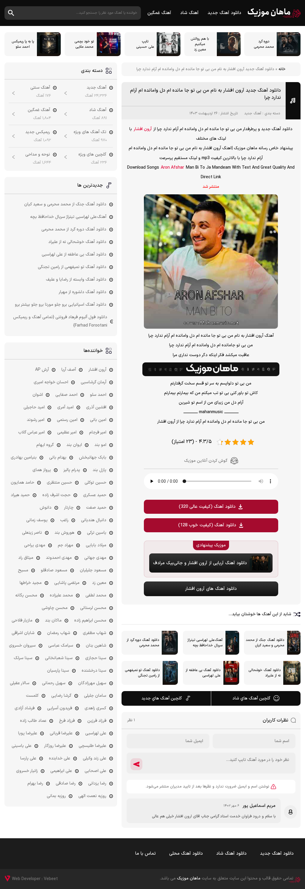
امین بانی (98, 420)
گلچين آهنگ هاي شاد (251, 698)
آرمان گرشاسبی (93, 382)
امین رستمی (67, 420)
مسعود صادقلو (54, 570)
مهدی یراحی (34, 545)
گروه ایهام (45, 445)
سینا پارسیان (58, 670)
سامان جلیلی (95, 696)
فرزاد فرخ (67, 721)
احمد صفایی (66, 395)
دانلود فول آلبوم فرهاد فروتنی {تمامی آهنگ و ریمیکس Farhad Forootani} (60, 321)
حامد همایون (22, 482)
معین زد (99, 583)
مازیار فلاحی (22, 620)
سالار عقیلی (19, 683)
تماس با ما (145, 853)
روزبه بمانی (56, 796)
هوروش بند (64, 533)
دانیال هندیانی (93, 520)
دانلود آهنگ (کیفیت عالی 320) (207, 506)
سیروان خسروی (22, 645)
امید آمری (65, 407)
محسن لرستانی (93, 608)
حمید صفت (96, 508)
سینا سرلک (23, 658)
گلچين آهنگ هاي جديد (161, 698)
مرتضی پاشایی (67, 583)
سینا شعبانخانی (59, 658)
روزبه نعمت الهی (92, 796)
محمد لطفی (95, 595)
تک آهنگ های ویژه (90, 132)
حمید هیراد (20, 495)
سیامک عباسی (60, 645)
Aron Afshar (172, 167)
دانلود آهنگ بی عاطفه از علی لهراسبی (74, 254)
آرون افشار (143, 129)
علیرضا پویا (27, 733)
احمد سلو (98, 395)
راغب (64, 520)
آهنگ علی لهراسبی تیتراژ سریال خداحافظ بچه (68, 217)
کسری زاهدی (95, 708)
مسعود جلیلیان (93, 570)
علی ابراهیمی (61, 771)
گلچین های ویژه (92, 154)
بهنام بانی (57, 457)
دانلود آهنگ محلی (186, 853)
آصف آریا (68, 370)
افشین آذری (96, 407)
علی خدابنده (59, 758)
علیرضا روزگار (55, 746)
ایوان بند (74, 445)
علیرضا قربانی (61, 733)
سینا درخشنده (94, 670)
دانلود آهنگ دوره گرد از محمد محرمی (73, 229)
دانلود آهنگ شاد (231, 853)
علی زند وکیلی (94, 758)
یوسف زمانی (37, 520)
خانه (281, 69)
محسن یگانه (26, 595)
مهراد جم (65, 545)
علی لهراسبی (95, 733)
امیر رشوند (35, 420)
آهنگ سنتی (40, 87)
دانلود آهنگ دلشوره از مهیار (82, 292)
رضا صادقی (66, 783)
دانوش (46, 508)
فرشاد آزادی (25, 708)
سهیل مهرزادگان (92, 683)
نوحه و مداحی (37, 154)
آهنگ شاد (189, 13)
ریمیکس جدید (37, 132)
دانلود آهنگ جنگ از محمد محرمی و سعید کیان (65, 204)
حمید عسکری (94, 495)
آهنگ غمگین (159, 13)
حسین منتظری (59, 482)
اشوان (37, 395)
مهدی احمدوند (59, 558)
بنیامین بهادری (24, 457)
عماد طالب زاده (33, 721)
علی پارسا (28, 758)
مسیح (23, 570)
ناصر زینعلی (32, 533)
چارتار (69, 508)
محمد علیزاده (61, 595)
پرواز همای (41, 470)
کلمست (32, 696)
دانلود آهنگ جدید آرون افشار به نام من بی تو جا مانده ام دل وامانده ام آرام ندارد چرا (205, 94)
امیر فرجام (97, 432)
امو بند (100, 445)
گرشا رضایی (61, 696)
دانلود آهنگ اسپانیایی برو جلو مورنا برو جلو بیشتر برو (60, 305)
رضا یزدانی (97, 783)
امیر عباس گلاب (31, 432)
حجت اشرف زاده (56, 495)
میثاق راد (25, 558)
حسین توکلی (95, 482)
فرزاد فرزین (96, 721)
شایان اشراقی (23, 633)
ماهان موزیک (274, 13)
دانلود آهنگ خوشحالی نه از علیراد (77, 242)
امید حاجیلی (34, 407)
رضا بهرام (35, 783)
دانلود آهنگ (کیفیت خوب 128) (207, 525)
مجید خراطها (31, 583)
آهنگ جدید (252, 113)
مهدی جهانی (95, 558)
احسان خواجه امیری (51, 382)
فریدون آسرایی (59, 708)
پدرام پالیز (71, 470)
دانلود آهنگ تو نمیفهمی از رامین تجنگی (72, 267)
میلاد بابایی (96, 545)
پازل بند (99, 470)
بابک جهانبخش (92, 457)
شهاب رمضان (58, 633)
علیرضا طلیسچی (92, 746)
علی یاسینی (22, 746)
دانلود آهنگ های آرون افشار (211, 588)
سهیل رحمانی (54, 683)
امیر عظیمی (67, 432)
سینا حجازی (95, 658)
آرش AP (42, 370)
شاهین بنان (96, 645)
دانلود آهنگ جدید (224, 13)
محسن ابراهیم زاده (90, 620)
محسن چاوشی (55, 608)
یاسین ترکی (96, 533)
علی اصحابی (95, 771)
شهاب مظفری (94, 633)
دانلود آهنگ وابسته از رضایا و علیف (76, 279)
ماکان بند (53, 620)
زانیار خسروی (27, 771)
